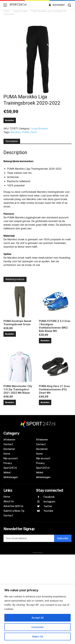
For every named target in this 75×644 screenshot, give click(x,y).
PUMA (25, 132)
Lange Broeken (20, 11)
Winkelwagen (10, 477)
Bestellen (9, 120)
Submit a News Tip (13, 510)
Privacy (7, 463)
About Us (8, 501)
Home (6, 11)
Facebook (49, 496)
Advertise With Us (13, 506)
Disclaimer (9, 449)
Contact (8, 444)
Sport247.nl (10, 467)
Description (12, 141)
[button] (69, 5)
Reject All (37, 636)
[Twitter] (38, 506)
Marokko (15, 132)
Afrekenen (9, 439)
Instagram (49, 501)
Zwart (33, 132)
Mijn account (10, 458)
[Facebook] (38, 497)
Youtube (48, 510)
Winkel (6, 472)
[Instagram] (38, 501)
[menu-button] (5, 5)
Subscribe (62, 538)
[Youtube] (38, 511)
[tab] (11, 141)
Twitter (48, 506)
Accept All (37, 617)
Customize (37, 627)
